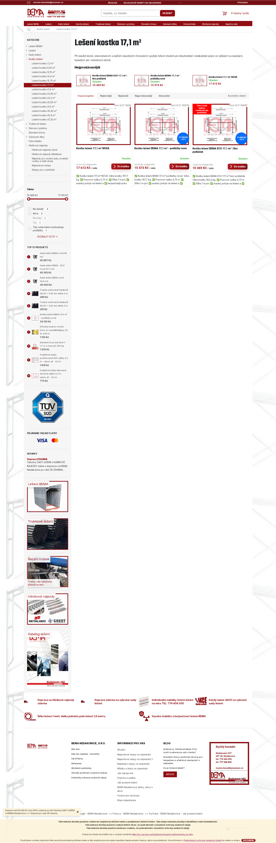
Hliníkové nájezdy (38, 145)
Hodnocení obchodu (128, 795)
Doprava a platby (126, 777)
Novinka (39, 218)
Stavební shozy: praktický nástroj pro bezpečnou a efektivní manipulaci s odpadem (183, 760)
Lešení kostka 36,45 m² (44, 111)
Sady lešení (35, 54)
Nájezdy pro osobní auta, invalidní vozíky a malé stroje (50, 160)
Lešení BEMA (35, 46)
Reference (76, 763)
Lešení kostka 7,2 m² (43, 63)
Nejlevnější (106, 95)
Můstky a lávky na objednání (132, 768)
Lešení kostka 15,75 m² (44, 80)
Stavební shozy (37, 132)
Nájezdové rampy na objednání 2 (135, 759)
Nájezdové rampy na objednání (142, 2)
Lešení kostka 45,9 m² (43, 115)
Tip (37, 222)
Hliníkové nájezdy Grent (44, 149)
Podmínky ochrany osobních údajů (89, 777)
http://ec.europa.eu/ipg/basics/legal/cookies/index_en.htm (162, 834)
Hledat (167, 13)
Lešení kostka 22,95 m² (44, 93)
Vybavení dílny (36, 137)
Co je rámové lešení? (173, 768)
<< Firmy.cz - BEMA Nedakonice (126, 813)
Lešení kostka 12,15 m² (43, 72)
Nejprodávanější (143, 95)
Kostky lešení (36, 59)
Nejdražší (123, 95)
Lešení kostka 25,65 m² (44, 102)
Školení (112, 2)
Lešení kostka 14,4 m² (43, 76)
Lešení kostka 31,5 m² (43, 106)
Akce (38, 213)
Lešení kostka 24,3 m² (43, 98)
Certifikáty (77, 758)
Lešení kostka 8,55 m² (43, 67)
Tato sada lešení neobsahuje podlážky (48, 229)
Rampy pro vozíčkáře (43, 169)
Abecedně (164, 95)
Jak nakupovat (125, 773)
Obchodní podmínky (81, 768)
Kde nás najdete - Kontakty (85, 754)
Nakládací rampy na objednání (133, 763)
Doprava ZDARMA (37, 459)
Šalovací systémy (38, 128)
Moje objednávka (126, 800)
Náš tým (75, 749)
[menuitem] (33, 24)
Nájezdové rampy (41, 165)
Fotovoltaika (35, 141)
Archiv (170, 774)
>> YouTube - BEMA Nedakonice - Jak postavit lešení (173, 813)
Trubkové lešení (37, 123)
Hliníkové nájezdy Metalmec (47, 154)
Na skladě (40, 209)
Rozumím (248, 840)
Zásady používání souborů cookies (89, 772)
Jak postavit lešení (127, 782)
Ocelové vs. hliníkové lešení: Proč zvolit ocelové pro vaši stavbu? (180, 751)
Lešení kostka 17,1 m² (43, 85)
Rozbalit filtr (46, 236)
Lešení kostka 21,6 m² (43, 89)
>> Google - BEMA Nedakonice (90, 813)
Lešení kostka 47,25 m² (44, 119)
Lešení (32, 50)
